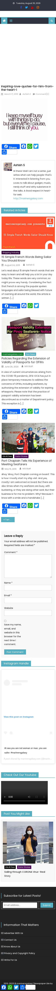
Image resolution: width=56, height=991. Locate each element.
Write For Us (10, 960)
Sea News (30, 354)
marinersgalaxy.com (12, 354)
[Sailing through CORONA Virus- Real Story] (28, 843)
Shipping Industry (10, 252)
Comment (10, 552)
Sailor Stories (21, 456)
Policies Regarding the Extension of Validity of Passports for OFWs (26, 360)
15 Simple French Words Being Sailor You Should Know (26, 258)
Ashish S (26, 94)
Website (8, 608)
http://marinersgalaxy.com (28, 198)
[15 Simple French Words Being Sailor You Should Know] (28, 233)
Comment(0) (42, 94)
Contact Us (10, 939)
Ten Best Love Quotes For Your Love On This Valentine (9, 519)
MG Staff (29, 366)
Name (8, 582)
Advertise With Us (13, 933)
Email (8, 595)
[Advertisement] (28, 53)
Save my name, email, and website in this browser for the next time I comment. (12, 634)
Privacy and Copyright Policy (19, 953)
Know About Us (12, 946)
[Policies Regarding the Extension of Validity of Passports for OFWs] (28, 333)
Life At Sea (7, 456)
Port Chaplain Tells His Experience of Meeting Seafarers (27, 462)
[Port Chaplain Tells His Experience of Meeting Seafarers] (28, 438)
